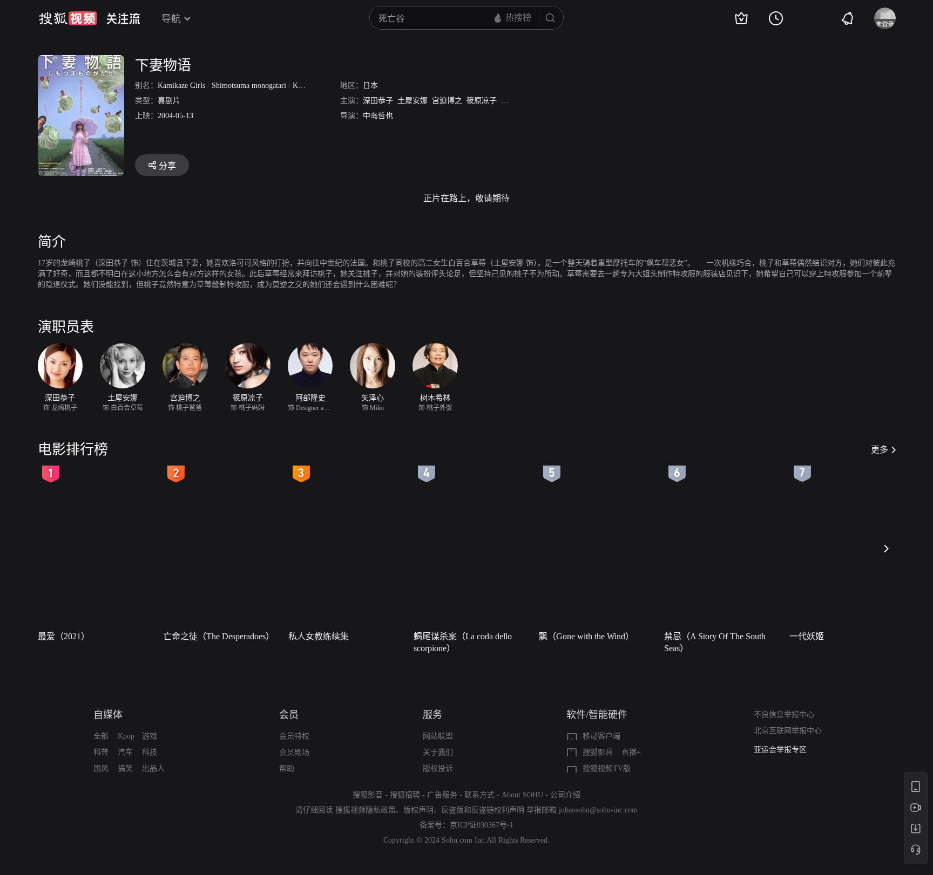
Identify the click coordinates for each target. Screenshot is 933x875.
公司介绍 (565, 795)
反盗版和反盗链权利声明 (482, 810)
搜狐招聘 (405, 795)
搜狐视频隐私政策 (365, 810)
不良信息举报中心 (784, 714)
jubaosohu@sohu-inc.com (598, 810)
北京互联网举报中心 (788, 731)
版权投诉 (438, 768)
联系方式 (479, 795)
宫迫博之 (447, 101)
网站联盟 (438, 736)
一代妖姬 (806, 636)
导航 (171, 19)
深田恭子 (378, 101)
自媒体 (108, 714)
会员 (289, 714)
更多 (879, 449)
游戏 (149, 736)
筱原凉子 (481, 101)
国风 (101, 768)
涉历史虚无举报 (780, 750)
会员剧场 (294, 752)
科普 (101, 752)
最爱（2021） (64, 636)
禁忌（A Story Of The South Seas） (715, 642)
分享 (167, 165)
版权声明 (418, 810)
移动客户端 (601, 736)
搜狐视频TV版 (607, 768)
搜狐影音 (598, 752)
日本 (370, 85)
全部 (101, 736)
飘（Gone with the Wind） (586, 636)
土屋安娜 (412, 101)
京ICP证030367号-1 (481, 825)
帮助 (286, 768)
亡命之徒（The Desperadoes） (218, 636)
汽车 (125, 752)
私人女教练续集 (318, 636)
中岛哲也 (378, 116)
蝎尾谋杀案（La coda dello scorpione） (463, 642)
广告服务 (442, 795)
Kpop (126, 736)
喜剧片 (169, 101)
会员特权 (294, 736)
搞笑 (125, 768)
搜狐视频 (68, 18)
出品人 (153, 768)
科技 (149, 752)
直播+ (631, 752)
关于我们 (438, 752)
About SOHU (522, 795)
